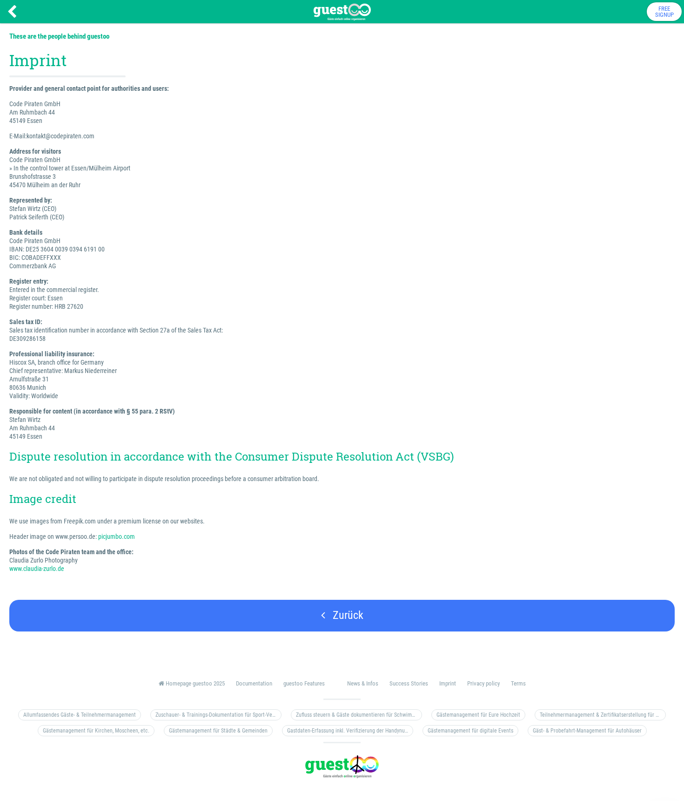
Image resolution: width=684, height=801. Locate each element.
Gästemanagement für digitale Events (470, 730)
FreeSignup (664, 11)
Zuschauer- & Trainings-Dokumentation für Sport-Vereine (218, 715)
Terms (518, 683)
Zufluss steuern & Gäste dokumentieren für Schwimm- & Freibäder (359, 715)
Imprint (447, 683)
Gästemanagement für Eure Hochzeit (478, 715)
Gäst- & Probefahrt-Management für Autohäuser (587, 730)
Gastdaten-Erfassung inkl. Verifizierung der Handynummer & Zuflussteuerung (350, 730)
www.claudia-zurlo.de (36, 568)
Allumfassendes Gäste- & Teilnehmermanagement (79, 715)
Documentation (254, 683)
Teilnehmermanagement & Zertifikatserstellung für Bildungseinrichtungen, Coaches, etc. (603, 715)
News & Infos (362, 683)
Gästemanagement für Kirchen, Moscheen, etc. (96, 730)
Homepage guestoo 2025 (194, 683)
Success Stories (408, 683)
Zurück (346, 615)
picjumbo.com (116, 536)
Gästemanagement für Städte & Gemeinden (218, 730)
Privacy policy (483, 683)
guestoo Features (304, 683)
